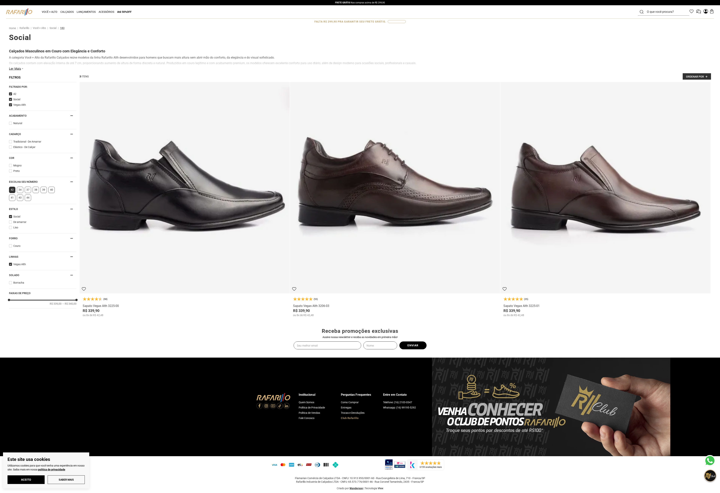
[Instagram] (266, 406)
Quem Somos (306, 402)
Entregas (346, 407)
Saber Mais (66, 479)
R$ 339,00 (56, 303)
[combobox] (666, 11)
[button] (42, 86)
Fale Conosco (306, 418)
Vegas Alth (19, 104)
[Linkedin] (287, 406)
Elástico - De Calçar (24, 147)
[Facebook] (259, 406)
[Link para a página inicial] (13, 28)
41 (12, 197)
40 (51, 189)
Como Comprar (350, 402)
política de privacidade (51, 469)
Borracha (18, 282)
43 (20, 197)
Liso (15, 227)
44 (27, 197)
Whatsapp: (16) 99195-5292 (399, 407)
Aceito (26, 479)
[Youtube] (273, 406)
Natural (17, 123)
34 (20, 189)
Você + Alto (39, 27)
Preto (16, 170)
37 (27, 189)
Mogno (17, 165)
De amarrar (19, 221)
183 (62, 27)
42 (14, 93)
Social (53, 27)
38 (35, 189)
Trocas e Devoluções (352, 412)
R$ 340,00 (69, 303)
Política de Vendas (309, 412)
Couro (16, 245)
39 (43, 189)
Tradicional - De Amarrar (27, 141)
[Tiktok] (280, 406)
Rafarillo (24, 27)
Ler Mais (15, 68)
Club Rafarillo (349, 418)
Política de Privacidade (312, 407)
